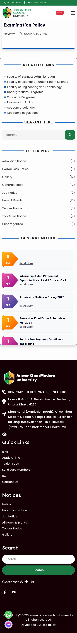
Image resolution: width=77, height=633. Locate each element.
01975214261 (15, 3)
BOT (5, 476)
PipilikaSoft (49, 625)
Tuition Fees (10, 464)
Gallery (7, 534)
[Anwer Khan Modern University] (17, 12)
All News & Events (14, 522)
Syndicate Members (16, 470)
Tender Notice (12, 528)
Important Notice (14, 510)
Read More (26, 263)
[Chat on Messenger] (8, 624)
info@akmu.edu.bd (38, 3)
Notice (6, 504)
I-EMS (59, 12)
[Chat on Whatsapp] (8, 615)
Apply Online (11, 458)
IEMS (5, 452)
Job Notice (9, 516)
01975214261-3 (18, 392)
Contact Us (10, 482)
